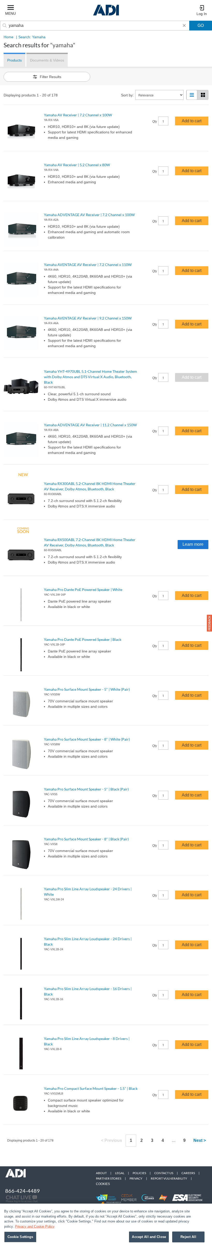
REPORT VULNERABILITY (169, 1178)
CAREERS (188, 1173)
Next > (199, 1140)
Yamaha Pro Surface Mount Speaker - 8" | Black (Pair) (86, 839)
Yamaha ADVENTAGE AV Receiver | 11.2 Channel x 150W (90, 425)
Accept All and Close (149, 1237)
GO (201, 25)
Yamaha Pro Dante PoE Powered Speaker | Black (82, 639)
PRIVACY (136, 1178)
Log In (201, 14)
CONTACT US (163, 1173)
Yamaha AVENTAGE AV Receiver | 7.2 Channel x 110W (88, 264)
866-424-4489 (22, 1191)
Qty (154, 121)
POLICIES (139, 1173)
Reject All (188, 1237)
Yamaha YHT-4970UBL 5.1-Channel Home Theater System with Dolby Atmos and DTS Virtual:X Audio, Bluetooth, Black (90, 376)
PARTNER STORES (108, 1178)
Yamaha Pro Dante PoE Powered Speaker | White (83, 589)
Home (8, 37)
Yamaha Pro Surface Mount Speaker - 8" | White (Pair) (87, 739)
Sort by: (127, 95)
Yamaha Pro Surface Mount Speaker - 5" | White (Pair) (87, 689)
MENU (10, 13)
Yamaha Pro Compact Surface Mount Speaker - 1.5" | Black (91, 1088)
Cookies (103, 1184)
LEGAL (119, 1173)
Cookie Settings (20, 1237)
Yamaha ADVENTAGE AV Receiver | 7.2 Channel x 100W (89, 214)
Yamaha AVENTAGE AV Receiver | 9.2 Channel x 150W (88, 318)
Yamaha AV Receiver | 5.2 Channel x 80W (77, 165)
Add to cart (191, 121)
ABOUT (101, 1173)
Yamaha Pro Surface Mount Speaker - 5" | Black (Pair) (86, 789)
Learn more (193, 544)
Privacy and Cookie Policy (35, 1226)
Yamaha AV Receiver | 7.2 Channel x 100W (78, 115)
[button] (209, 623)
